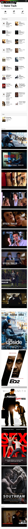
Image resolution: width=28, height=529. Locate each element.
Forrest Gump (22, 101)
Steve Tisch (10, 5)
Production (4, 19)
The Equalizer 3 (21, 22)
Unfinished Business (8, 76)
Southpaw (21, 66)
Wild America (22, 93)
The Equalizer (21, 76)
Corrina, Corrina (8, 102)
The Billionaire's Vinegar (8, 23)
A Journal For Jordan (22, 40)
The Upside (21, 57)
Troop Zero (8, 57)
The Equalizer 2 (8, 67)
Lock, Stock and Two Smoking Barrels (8, 94)
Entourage (8, 117)
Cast (3, 114)
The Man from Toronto (9, 49)
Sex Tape (8, 84)
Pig (19, 48)
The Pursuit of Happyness (22, 84)
